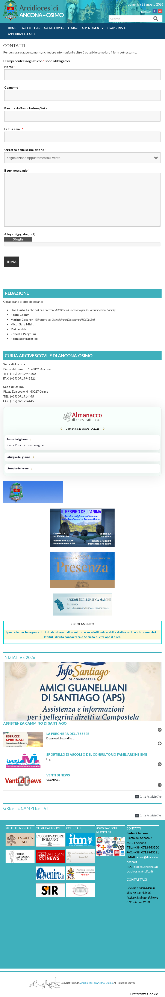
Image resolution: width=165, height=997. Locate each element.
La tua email (13, 129)
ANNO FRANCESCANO (21, 34)
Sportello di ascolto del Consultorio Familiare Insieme (96, 754)
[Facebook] (156, 11)
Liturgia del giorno (82, 457)
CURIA (72, 28)
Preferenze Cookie (144, 994)
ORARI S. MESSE (116, 28)
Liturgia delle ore (82, 468)
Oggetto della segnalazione (25, 149)
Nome (9, 66)
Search (156, 18)
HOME (12, 28)
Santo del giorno (82, 442)
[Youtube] (161, 11)
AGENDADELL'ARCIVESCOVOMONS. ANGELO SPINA (142, 501)
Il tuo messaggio (16, 170)
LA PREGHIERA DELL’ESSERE (67, 734)
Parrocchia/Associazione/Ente (25, 108)
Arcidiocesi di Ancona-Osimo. (96, 982)
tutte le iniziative (150, 796)
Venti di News (58, 775)
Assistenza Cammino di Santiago (35, 723)
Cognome (12, 87)
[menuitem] (12, 28)
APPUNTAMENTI (91, 28)
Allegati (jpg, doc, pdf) (19, 234)
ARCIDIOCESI (30, 28)
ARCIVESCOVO (53, 28)
